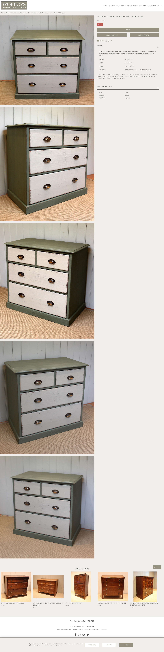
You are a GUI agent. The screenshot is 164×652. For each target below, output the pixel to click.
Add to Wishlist (112, 35)
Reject (109, 645)
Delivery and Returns (64, 629)
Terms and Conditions (91, 629)
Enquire (128, 30)
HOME (105, 5)
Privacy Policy (78, 629)
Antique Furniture (13, 13)
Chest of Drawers (27, 13)
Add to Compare (144, 35)
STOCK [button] (110, 5)
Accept (126, 645)
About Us (142, 5)
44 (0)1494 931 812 (83, 621)
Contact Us (151, 5)
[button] (162, 6)
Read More (91, 645)
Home (3, 13)
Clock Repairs (132, 5)
